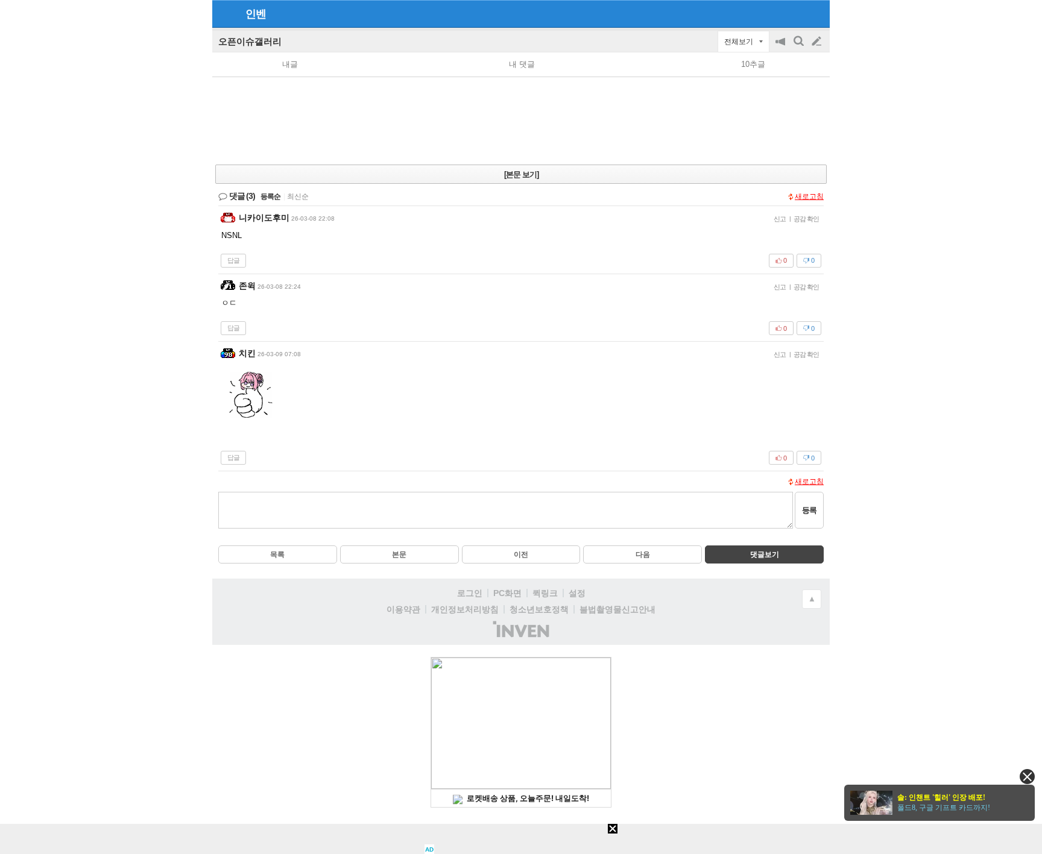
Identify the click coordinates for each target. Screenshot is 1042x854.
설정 (577, 593)
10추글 (753, 64)
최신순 (298, 196)
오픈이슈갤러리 (250, 41)
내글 (290, 64)
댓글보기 (764, 554)
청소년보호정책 (539, 609)
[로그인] (793, 13)
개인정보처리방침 (465, 609)
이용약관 (403, 609)
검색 (799, 47)
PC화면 (507, 593)
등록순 (270, 196)
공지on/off (781, 47)
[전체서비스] (815, 13)
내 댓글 (522, 64)
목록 (277, 554)
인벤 (255, 14)
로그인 (469, 593)
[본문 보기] (521, 174)
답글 (233, 260)
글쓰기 (818, 42)
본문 (399, 554)
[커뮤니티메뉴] (225, 14)
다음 (643, 554)
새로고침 (809, 196)
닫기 (1027, 776)
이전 (521, 554)
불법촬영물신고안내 (617, 609)
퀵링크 (545, 593)
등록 (809, 510)
